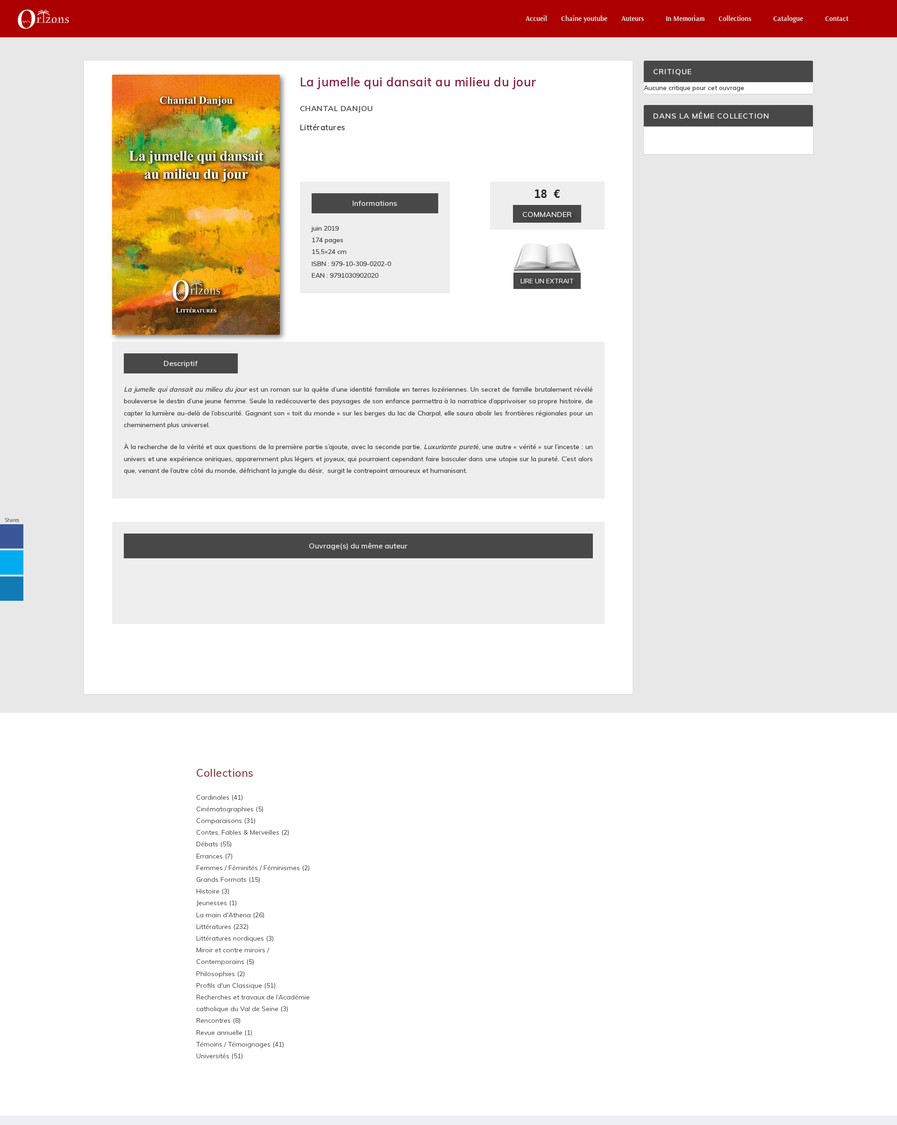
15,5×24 (323, 251)
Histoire (208, 891)
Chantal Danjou (336, 108)
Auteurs (632, 19)
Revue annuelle (219, 1032)
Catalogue (788, 19)
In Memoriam (685, 19)
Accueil (536, 19)
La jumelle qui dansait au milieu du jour (418, 82)
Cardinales (212, 797)
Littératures (322, 127)
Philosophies (215, 974)
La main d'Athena (223, 915)
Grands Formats (221, 879)
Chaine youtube (584, 19)
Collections (735, 19)
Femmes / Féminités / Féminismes (248, 868)
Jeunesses (211, 903)
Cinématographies (225, 809)
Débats (207, 844)
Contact (836, 19)
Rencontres (213, 1020)
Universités (212, 1056)
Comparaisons (219, 820)
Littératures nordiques (230, 938)
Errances (209, 856)
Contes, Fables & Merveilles (237, 832)
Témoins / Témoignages (233, 1044)
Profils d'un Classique (229, 985)
